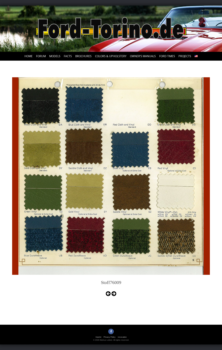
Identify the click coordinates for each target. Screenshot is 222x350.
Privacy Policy (110, 337)
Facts (68, 56)
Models (54, 56)
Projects (184, 56)
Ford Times (167, 56)
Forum (41, 56)
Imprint (98, 337)
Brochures (83, 56)
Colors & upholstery (110, 56)
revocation (122, 337)
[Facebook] (111, 331)
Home (28, 56)
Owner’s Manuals (143, 56)
